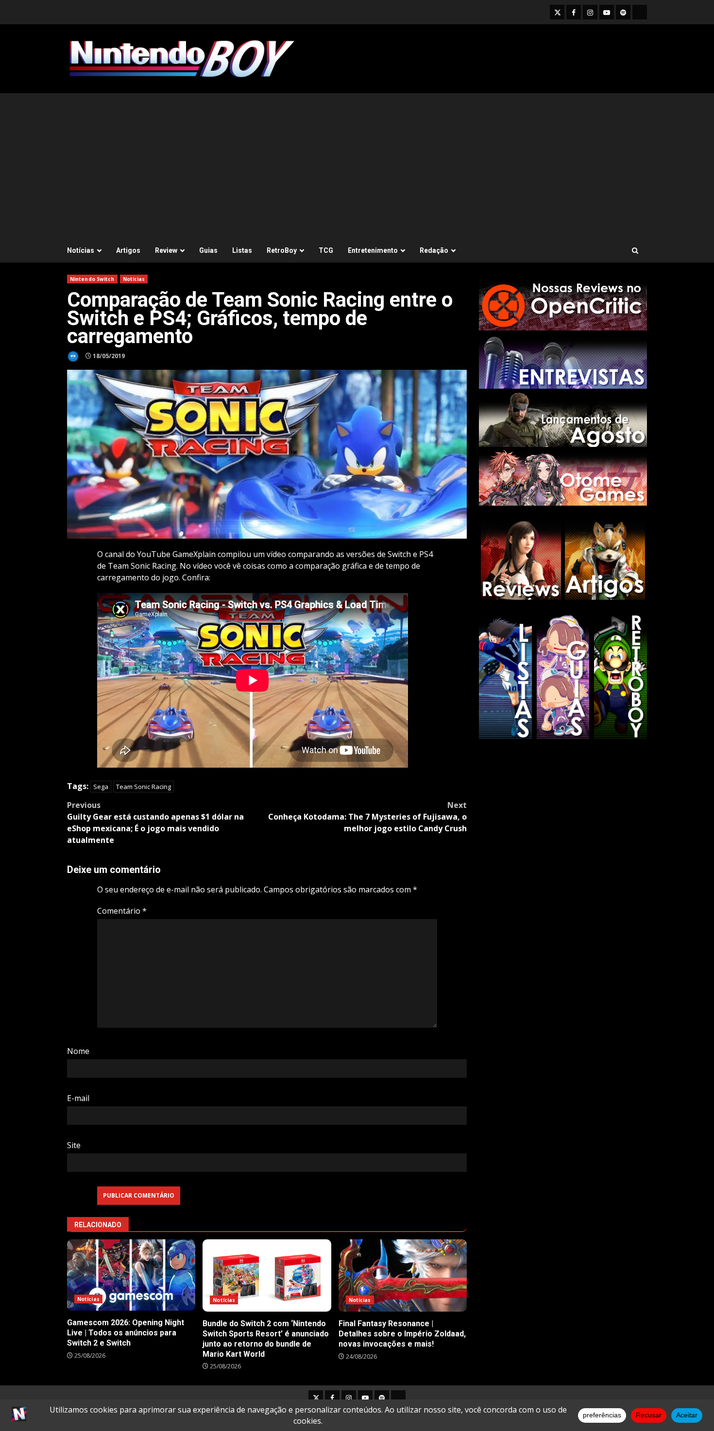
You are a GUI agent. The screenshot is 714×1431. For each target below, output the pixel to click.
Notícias (80, 250)
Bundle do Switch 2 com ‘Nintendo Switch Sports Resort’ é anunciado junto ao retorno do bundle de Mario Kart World (267, 1275)
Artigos (128, 250)
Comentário (122, 910)
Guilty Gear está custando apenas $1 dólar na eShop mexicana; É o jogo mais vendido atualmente (155, 822)
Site (74, 1145)
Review (166, 250)
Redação (434, 250)
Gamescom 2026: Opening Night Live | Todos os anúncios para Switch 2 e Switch (131, 1275)
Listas (242, 250)
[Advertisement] (357, 166)
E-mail (78, 1098)
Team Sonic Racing (143, 786)
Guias (208, 250)
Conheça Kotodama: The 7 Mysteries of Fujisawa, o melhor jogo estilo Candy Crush (367, 817)
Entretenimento (373, 250)
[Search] (635, 250)
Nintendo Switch (92, 279)
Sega (100, 786)
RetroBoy (282, 250)
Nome (78, 1051)
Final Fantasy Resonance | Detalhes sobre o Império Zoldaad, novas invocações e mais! (403, 1275)
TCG (326, 250)
